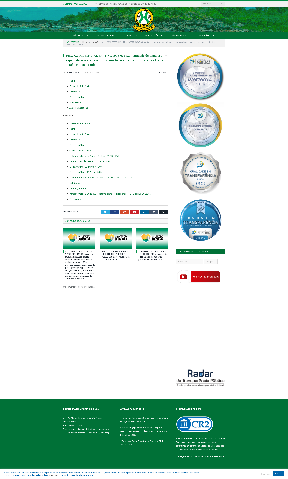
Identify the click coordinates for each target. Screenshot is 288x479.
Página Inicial (81, 35)
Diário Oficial (178, 35)
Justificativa (74, 91)
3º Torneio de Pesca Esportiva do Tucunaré (139, 441)
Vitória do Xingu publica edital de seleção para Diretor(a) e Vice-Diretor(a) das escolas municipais (129, 3)
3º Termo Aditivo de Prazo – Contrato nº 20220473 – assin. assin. (101, 177)
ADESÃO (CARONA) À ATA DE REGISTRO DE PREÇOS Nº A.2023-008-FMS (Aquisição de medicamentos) (116, 255)
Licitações (163, 73)
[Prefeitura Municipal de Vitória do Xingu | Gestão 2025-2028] (144, 19)
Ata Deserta (75, 102)
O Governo (128, 35)
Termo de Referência (79, 86)
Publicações (152, 35)
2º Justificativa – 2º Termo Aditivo (85, 166)
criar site (194, 438)
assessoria (197, 442)
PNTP (188, 456)
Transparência (203, 35)
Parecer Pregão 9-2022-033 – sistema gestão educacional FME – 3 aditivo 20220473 (110, 193)
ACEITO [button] (278, 473)
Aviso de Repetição (78, 107)
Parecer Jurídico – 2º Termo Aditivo (86, 172)
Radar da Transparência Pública (209, 456)
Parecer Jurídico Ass (79, 188)
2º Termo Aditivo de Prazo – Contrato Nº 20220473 (94, 155)
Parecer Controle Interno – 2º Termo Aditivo (90, 161)
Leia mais (54, 475)
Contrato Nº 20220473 (80, 150)
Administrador (74, 73)
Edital (72, 80)
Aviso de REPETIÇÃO (79, 123)
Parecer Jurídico (77, 97)
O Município (104, 35)
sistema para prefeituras (212, 438)
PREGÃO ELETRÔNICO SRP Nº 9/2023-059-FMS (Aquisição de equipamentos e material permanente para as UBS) (153, 255)
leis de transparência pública (189, 449)
